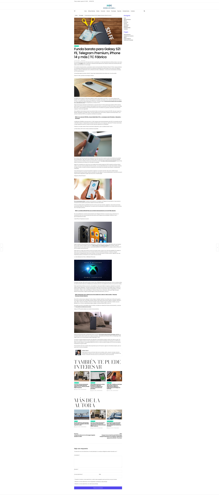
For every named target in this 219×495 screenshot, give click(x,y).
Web (100, 474)
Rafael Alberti (83, 60)
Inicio (85, 11)
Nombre (76, 469)
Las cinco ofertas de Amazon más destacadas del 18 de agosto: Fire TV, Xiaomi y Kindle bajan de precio (81, 386)
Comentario (77, 455)
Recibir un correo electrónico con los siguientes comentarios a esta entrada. (91, 481)
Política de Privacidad (128, 40)
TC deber (81, 63)
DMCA (125, 37)
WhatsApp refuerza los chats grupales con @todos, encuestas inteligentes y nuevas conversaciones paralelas (98, 386)
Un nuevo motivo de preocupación (108, 160)
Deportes (119, 11)
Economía (103, 11)
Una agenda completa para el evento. (83, 306)
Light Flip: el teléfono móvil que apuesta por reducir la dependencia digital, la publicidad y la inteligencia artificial (114, 386)
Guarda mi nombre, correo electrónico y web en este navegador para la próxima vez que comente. (96, 479)
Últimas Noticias (91, 11)
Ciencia (108, 11)
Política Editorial (127, 38)
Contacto (133, 11)
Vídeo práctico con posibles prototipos (100, 245)
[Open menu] (74, 11)
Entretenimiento (126, 11)
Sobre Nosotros (127, 34)
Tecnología (113, 11)
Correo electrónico (78, 474)
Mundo (97, 11)
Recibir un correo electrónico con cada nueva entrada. (86, 483)
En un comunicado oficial (79, 201)
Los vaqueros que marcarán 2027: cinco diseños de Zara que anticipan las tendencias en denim (114, 424)
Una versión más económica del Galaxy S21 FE (109, 334)
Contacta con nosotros (128, 36)
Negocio (76, 421)
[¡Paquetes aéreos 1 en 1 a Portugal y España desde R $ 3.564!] (1, 247)
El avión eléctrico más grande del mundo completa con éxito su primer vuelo (81, 424)
